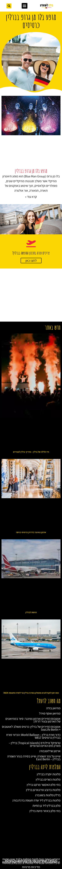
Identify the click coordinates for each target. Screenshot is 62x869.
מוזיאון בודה (53, 708)
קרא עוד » (31, 197)
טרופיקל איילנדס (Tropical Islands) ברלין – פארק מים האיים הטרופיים (34, 744)
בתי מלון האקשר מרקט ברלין (43, 785)
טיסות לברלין (31, 612)
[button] (24, 6)
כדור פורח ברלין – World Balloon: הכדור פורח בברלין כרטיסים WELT (33, 736)
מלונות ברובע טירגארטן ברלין (43, 790)
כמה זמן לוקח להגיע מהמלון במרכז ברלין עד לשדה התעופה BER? (31, 692)
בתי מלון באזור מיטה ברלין (44, 811)
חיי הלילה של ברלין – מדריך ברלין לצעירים (31, 451)
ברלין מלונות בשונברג (47, 795)
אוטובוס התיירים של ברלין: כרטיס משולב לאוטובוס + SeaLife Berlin (31, 728)
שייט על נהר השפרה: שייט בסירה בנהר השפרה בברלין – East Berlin (33, 757)
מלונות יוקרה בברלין (48, 774)
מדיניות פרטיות (31, 867)
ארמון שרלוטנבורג (49, 751)
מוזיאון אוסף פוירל (49, 713)
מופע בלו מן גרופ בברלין (31, 171)
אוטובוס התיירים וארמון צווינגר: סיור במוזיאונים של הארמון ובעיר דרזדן (32, 720)
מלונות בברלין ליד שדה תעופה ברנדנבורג (36, 800)
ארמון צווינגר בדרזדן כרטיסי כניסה (31, 532)
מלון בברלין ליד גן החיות (46, 806)
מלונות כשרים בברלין (48, 779)
